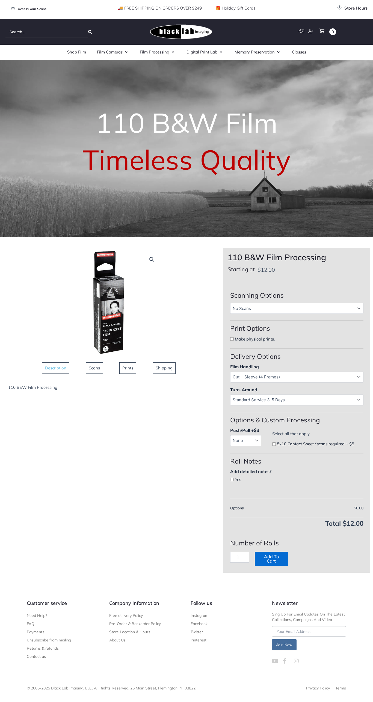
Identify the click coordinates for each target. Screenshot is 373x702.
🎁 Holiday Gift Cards (235, 8)
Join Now (284, 644)
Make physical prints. (255, 339)
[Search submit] (90, 32)
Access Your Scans (32, 9)
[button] (113, 52)
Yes (238, 479)
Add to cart (271, 559)
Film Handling (244, 366)
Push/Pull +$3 (244, 430)
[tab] (55, 368)
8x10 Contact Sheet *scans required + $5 (315, 443)
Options (237, 508)
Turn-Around (243, 389)
